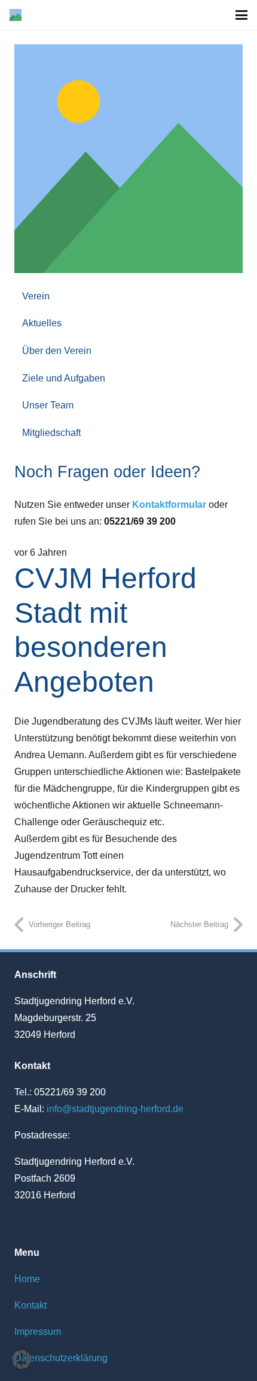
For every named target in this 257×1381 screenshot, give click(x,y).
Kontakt (30, 1305)
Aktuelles (42, 323)
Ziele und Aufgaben (63, 378)
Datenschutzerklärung (61, 1358)
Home (27, 1279)
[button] (241, 15)
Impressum (37, 1332)
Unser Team (48, 405)
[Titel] (16, 15)
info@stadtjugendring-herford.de (115, 1109)
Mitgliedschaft (51, 433)
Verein (36, 296)
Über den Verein (56, 351)
